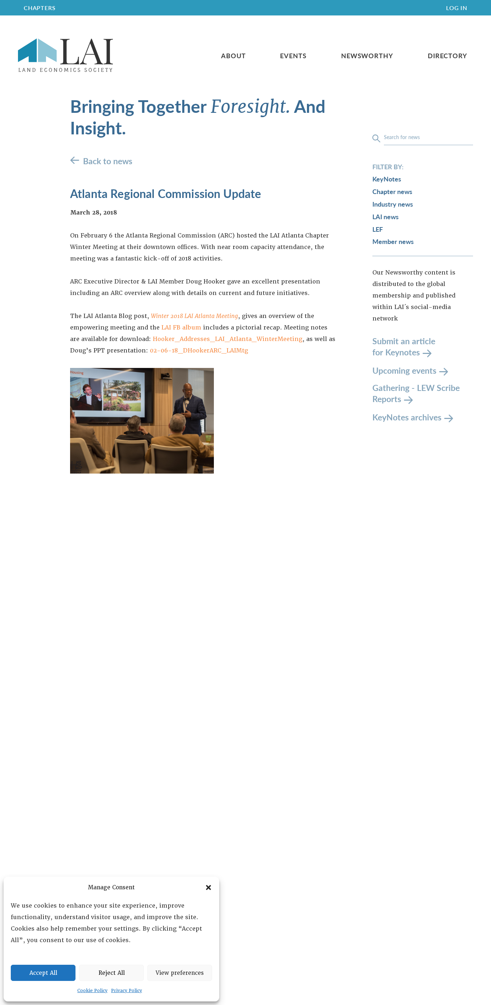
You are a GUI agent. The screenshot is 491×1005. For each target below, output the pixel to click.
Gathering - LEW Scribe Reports (416, 393)
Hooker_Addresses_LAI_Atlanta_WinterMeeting (227, 339)
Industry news (392, 203)
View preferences (180, 973)
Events (293, 55)
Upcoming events (404, 370)
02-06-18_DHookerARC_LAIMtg (199, 350)
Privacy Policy (126, 991)
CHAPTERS (39, 8)
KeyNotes (386, 179)
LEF (377, 229)
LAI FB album (181, 327)
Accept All (43, 973)
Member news (393, 241)
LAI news (385, 216)
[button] (208, 887)
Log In (456, 8)
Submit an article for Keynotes (403, 347)
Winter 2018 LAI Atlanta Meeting (194, 316)
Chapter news (392, 191)
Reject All (111, 973)
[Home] (65, 55)
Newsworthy (367, 55)
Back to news (107, 161)
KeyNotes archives (406, 417)
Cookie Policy (92, 991)
